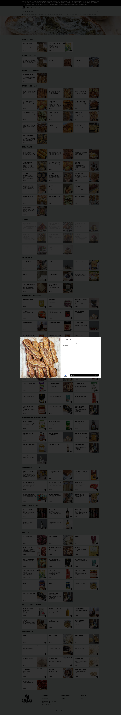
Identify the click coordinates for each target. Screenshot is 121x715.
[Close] (99, 338)
